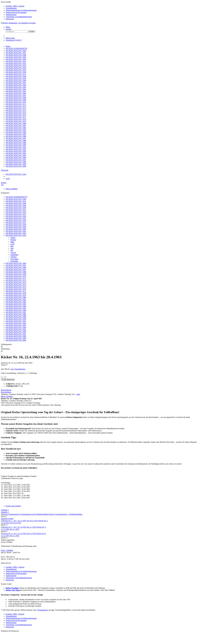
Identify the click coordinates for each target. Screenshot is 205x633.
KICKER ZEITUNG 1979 (16, 295)
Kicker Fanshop (12, 588)
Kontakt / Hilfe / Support (15, 6)
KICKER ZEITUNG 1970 (16, 276)
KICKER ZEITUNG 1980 (16, 297)
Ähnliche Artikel (7, 519)
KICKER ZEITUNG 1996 (16, 332)
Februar (13, 240)
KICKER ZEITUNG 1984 (16, 306)
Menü (8, 27)
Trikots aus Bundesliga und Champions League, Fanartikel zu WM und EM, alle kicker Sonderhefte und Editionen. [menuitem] (55, 588)
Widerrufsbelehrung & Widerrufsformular (21, 10)
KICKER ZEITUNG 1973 (16, 282)
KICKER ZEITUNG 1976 (16, 289)
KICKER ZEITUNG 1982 (16, 302)
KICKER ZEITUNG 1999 (16, 338)
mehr (78, 394)
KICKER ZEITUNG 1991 (16, 321)
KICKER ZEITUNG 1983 (16, 304)
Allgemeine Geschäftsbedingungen (19, 17)
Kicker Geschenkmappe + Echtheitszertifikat (65, 514)
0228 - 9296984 (7, 550)
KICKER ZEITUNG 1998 (16, 336)
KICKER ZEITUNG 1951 (16, 210)
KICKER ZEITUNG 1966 (16, 267)
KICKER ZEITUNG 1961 (16, 231)
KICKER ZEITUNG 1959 (16, 227)
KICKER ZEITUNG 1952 (16, 212)
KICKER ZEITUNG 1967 (16, 270)
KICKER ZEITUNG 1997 (16, 334)
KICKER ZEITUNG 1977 (16, 291)
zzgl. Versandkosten (17, 369)
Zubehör (5, 510)
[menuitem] (105, 6)
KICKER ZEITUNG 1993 (16, 325)
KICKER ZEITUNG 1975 (16, 287)
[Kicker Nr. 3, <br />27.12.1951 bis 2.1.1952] (19, 527)
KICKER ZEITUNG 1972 (16, 280)
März (12, 242)
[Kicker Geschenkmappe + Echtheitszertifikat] (25, 514)
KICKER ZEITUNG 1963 (16, 235)
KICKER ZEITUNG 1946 (16, 199)
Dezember (14, 261)
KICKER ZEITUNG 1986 (16, 310)
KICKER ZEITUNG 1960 (16, 229)
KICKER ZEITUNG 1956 (16, 220)
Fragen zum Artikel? (13, 506)
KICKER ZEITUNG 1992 (16, 323)
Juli (11, 250)
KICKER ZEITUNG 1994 (16, 327)
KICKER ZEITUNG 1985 (16, 308)
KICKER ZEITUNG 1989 (16, 317)
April (12, 244)
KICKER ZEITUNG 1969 (16, 274)
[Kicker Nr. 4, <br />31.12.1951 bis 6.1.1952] (19, 534)
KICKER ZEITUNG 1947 (16, 201)
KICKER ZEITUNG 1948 (16, 203)
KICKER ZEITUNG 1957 (16, 223)
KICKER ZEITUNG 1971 (16, 278)
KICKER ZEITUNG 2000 (16, 340)
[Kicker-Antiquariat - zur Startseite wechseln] (18, 23)
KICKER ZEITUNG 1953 (16, 214)
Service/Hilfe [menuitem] (19, 10)
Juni (12, 248)
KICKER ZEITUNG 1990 (16, 319)
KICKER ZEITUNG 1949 (16, 205)
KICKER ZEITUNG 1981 (16, 300)
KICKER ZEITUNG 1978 (16, 293)
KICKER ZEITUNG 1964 (16, 263)
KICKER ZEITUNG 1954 (16, 216)
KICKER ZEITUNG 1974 (16, 285)
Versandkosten (11, 8)
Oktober (13, 257)
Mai (11, 246)
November (14, 259)
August (13, 253)
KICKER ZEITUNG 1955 (16, 218)
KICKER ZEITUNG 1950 (16, 208)
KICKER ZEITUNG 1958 (16, 225)
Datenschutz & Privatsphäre (16, 12)
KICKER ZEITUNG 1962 (16, 233)
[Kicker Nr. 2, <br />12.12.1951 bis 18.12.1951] (19, 521)
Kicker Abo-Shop (13, 590)
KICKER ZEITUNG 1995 (16, 330)
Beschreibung (6, 390)
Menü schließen (12, 189)
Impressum (10, 19)
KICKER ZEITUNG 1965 (16, 265)
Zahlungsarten (11, 15)
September (14, 255)
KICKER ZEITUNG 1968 (16, 272)
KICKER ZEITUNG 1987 (16, 312)
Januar (12, 238)
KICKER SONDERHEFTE (16, 197)
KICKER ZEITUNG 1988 (16, 315)
